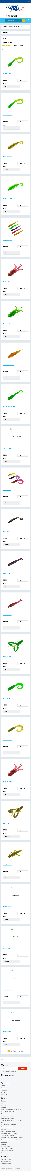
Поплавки (4, 1142)
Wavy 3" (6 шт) (7, 573)
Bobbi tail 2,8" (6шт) (8, 365)
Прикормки (4, 1144)
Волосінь (3, 1105)
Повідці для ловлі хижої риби (9, 1140)
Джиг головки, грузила (7, 1118)
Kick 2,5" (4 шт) (7, 656)
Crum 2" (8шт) (7, 323)
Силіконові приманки (7, 1148)
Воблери (3, 1103)
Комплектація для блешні (8, 1131)
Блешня (3, 1101)
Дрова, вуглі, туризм (7, 1150)
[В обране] (26, 56)
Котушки (3, 1129)
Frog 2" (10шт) (7, 1031)
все (15, 1051)
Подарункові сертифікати (8, 1153)
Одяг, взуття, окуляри (7, 1135)
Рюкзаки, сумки (5, 1146)
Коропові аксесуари (6, 1127)
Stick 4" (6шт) (7, 948)
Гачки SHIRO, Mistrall (7, 1116)
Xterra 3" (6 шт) (7, 73)
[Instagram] (8, 1078)
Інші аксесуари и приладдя (8, 1124)
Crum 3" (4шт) (7, 281)
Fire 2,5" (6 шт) (7, 490)
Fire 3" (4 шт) (6, 698)
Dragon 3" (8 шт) (7, 240)
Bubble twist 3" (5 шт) (9, 406)
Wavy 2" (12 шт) (7, 615)
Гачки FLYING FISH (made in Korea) (11, 1109)
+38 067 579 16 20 (11, 17)
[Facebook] (2, 1078)
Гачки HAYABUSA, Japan (7, 1111)
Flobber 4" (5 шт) (7, 156)
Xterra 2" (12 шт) (7, 115)
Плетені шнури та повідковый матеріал (12, 1137)
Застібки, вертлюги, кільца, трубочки (11, 1120)
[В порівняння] (26, 54)
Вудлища (3, 1107)
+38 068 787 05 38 (11, 15)
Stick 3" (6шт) (7, 990)
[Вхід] (25, 1)
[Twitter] (5, 1078)
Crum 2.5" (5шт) (7, 781)
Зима (2, 1122)
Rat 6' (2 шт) (6, 531)
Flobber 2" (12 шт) (8, 198)
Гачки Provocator (6, 1114)
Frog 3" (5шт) (6, 906)
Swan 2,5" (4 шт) (7, 448)
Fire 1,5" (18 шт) (7, 740)
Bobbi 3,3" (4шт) (7, 865)
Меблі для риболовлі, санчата (9, 1133)
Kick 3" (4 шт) (6, 823)
